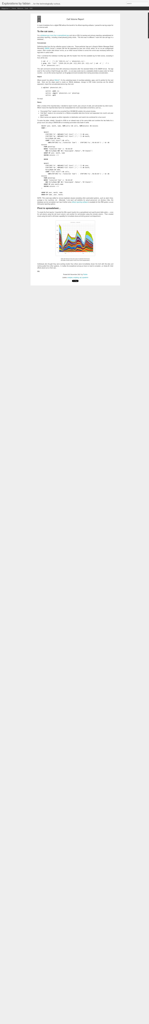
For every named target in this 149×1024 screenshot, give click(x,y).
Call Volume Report (75, 19)
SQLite (57, 80)
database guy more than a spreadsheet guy (55, 35)
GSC (31, 8)
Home (14, 8)
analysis (70, 277)
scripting (76, 277)
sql (80, 277)
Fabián (85, 274)
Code (26, 8)
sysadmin (85, 277)
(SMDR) (47, 48)
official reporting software (80, 202)
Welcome (20, 8)
